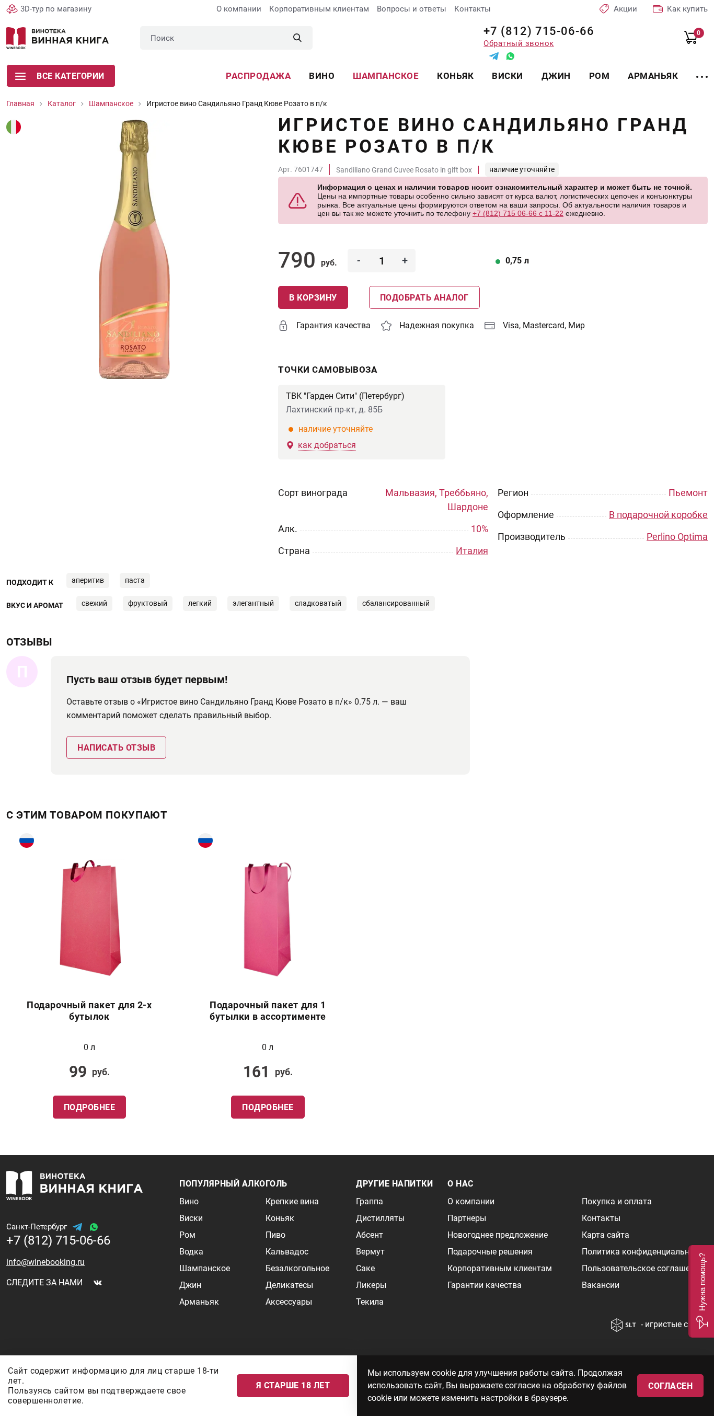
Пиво (275, 1235)
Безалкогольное (297, 1268)
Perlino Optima (677, 536)
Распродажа (258, 76)
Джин (556, 76)
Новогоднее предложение (497, 1235)
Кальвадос (287, 1252)
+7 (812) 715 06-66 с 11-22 (518, 213)
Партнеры (466, 1218)
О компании (238, 9)
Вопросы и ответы (411, 9)
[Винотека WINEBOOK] (57, 38)
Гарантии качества (484, 1285)
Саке (365, 1268)
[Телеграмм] (494, 56)
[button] (701, 1291)
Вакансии (600, 1285)
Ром (599, 76)
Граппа (369, 1201)
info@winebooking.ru (45, 1262)
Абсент (369, 1235)
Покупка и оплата (617, 1201)
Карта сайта (605, 1235)
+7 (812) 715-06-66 (534, 31)
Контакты (472, 9)
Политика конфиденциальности (644, 1252)
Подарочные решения (490, 1252)
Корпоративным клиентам (319, 9)
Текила (370, 1302)
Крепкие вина (292, 1201)
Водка (191, 1252)
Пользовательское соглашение (643, 1268)
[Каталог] (702, 71)
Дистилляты (380, 1218)
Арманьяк (653, 76)
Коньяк (455, 76)
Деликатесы (289, 1285)
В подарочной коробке (658, 514)
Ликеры (371, 1285)
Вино (322, 76)
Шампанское (386, 76)
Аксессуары (289, 1302)
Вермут (370, 1252)
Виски (507, 76)
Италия (472, 550)
